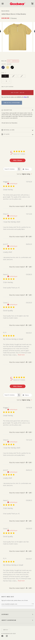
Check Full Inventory (12, 102)
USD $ (5, 629)
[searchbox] (10, 169)
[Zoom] (6, 48)
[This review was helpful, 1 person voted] (26, 267)
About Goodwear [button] (8, 620)
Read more (21, 355)
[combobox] (24, 174)
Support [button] (4, 614)
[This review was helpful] (26, 325)
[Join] (32, 603)
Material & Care (9, 130)
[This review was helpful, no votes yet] (26, 206)
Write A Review (17, 160)
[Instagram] (7, 636)
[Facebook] (2, 636)
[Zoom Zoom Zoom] (17, 39)
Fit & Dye (6, 134)
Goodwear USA (7, 633)
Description (8, 110)
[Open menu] (4, 3)
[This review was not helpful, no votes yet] (30, 206)
